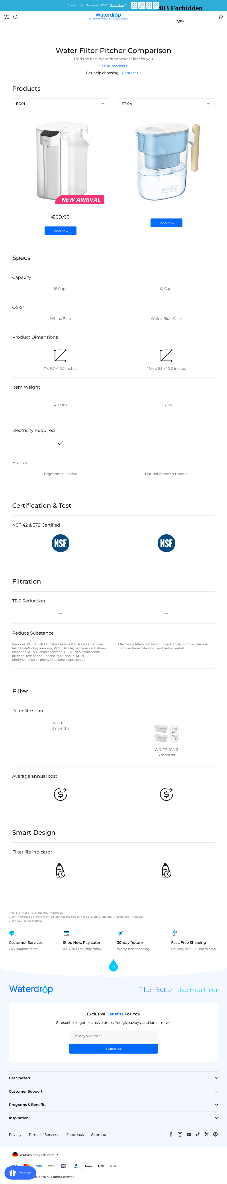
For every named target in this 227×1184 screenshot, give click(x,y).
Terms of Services (44, 1135)
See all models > (113, 66)
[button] (6, 16)
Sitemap (98, 1135)
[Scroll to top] (113, 966)
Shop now (60, 231)
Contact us (131, 73)
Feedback (75, 1135)
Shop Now (117, 5)
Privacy (15, 1135)
